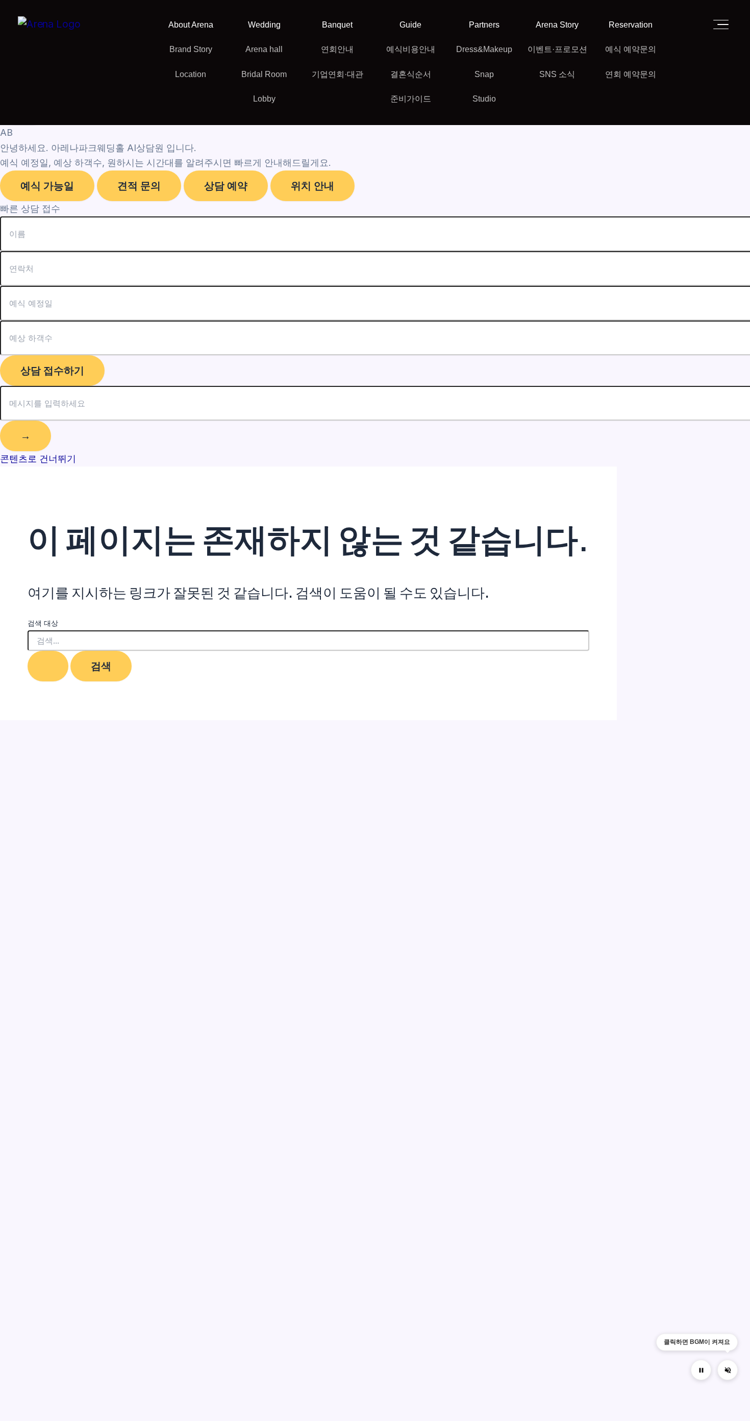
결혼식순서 (410, 74)
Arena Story (557, 24)
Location (190, 74)
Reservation (631, 24)
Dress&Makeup (484, 49)
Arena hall (264, 49)
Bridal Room (264, 74)
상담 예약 (225, 186)
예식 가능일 (47, 186)
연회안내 (337, 49)
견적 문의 (139, 186)
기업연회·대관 (337, 74)
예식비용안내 (410, 49)
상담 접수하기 (52, 370)
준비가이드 (410, 98)
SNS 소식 (557, 74)
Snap (484, 74)
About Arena (190, 24)
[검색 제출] (48, 666)
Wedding (264, 24)
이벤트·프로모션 (557, 49)
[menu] (718, 24)
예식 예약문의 (630, 49)
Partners (484, 24)
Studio (484, 98)
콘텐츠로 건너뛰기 (38, 458)
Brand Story (190, 49)
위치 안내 (312, 186)
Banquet (337, 24)
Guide (410, 24)
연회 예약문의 (630, 74)
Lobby (264, 98)
